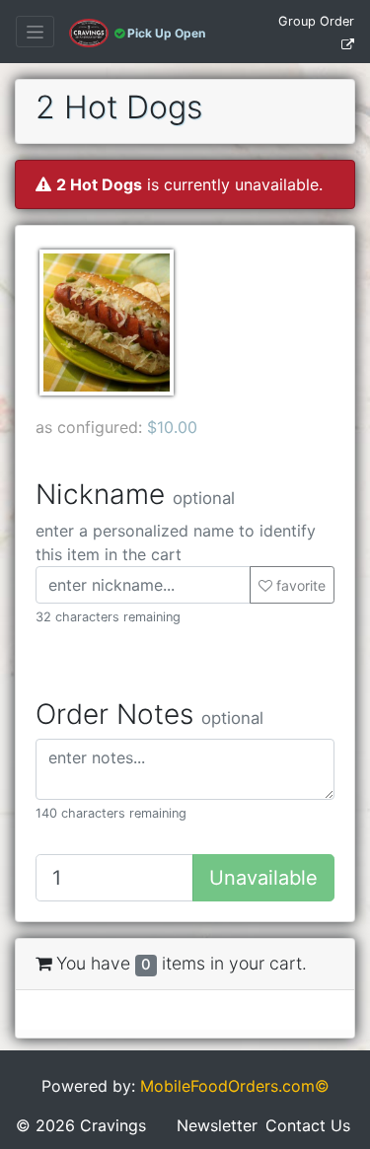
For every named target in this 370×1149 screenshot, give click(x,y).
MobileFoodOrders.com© (235, 1086)
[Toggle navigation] (35, 32)
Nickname (135, 494)
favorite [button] (299, 585)
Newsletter (217, 1125)
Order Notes (149, 714)
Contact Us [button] (307, 1125)
